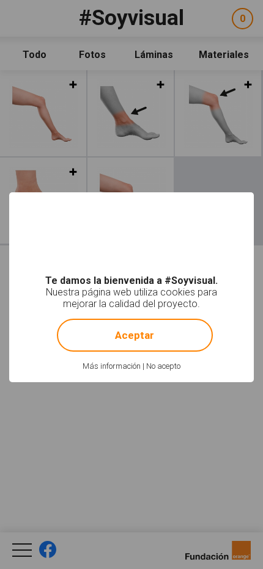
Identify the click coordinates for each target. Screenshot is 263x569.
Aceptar (134, 335)
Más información (112, 366)
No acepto (163, 366)
